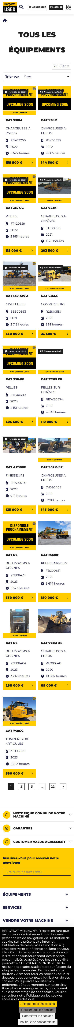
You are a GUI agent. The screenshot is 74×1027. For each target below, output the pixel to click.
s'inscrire (56, 7)
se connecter (37, 7)
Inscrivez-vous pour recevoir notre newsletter (31, 860)
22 (53, 786)
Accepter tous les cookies (37, 1003)
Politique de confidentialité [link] (38, 1022)
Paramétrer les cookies (37, 1016)
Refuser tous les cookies (37, 1009)
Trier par (12, 76)
